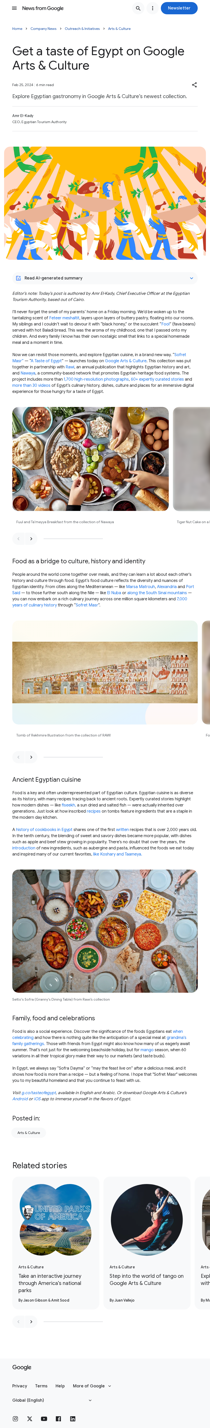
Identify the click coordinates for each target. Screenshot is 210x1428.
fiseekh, (69, 805)
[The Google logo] (22, 1368)
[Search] (138, 8)
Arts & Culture (119, 28)
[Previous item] (18, 539)
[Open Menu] (14, 8)
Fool (165, 324)
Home (17, 28)
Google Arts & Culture (125, 361)
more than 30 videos (31, 385)
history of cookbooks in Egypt (44, 829)
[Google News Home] (43, 8)
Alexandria (167, 586)
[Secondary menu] (152, 8)
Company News (43, 28)
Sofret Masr (87, 605)
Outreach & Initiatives (82, 28)
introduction (23, 848)
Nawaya (27, 373)
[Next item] (31, 539)
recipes (94, 811)
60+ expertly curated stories (157, 379)
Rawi (70, 367)
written (122, 829)
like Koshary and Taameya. (117, 854)
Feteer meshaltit (64, 318)
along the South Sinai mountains (157, 592)
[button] (179, 8)
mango (147, 1049)
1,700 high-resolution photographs (96, 379)
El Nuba (114, 592)
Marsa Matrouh (140, 586)
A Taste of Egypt (46, 361)
